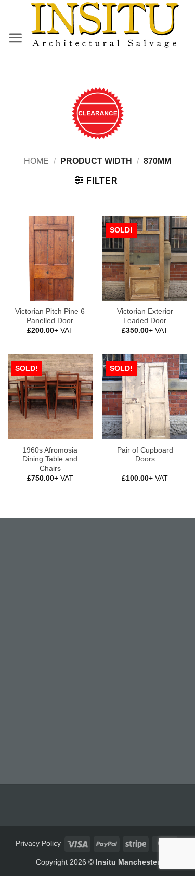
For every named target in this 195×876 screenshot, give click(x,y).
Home (36, 161)
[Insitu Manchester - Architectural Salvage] (105, 25)
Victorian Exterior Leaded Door (145, 316)
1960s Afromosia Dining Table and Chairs (49, 459)
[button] (15, 37)
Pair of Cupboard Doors (145, 454)
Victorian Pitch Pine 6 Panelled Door (50, 316)
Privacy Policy (38, 843)
